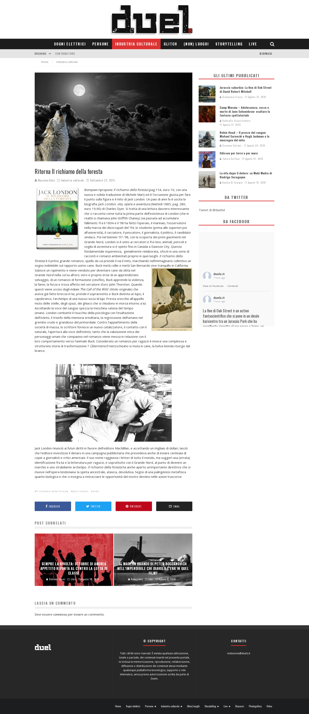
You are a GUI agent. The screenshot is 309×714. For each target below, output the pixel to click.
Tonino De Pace (231, 158)
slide (96, 491)
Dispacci (266, 53)
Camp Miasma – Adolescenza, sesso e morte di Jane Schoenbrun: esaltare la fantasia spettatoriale (245, 111)
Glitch (170, 43)
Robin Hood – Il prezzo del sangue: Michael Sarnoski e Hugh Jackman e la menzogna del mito (244, 136)
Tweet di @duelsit (212, 210)
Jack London (80, 491)
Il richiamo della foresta (52, 491)
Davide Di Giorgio (232, 182)
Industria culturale (136, 43)
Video (269, 706)
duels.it (219, 274)
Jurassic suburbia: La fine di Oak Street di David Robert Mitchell (246, 89)
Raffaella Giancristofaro (236, 120)
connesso (60, 614)
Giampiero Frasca (232, 97)
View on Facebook (213, 285)
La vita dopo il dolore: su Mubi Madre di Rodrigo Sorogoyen (246, 175)
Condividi (232, 285)
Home (118, 706)
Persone (100, 43)
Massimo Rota (46, 180)
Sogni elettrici (70, 43)
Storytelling (229, 43)
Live (253, 43)
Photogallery (255, 706)
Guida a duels (64, 55)
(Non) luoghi (196, 43)
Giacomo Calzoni (232, 145)
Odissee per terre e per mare (239, 153)
